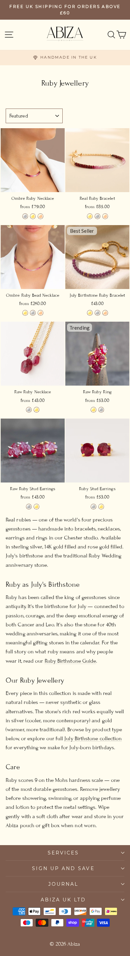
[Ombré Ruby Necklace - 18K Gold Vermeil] (32, 216)
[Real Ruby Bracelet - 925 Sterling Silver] (97, 216)
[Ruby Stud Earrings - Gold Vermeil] (101, 506)
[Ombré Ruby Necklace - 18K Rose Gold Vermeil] (40, 216)
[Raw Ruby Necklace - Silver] (28, 409)
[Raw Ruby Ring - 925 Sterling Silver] (101, 409)
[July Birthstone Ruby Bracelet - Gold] (89, 312)
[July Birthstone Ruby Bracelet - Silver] (97, 312)
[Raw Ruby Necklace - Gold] (36, 409)
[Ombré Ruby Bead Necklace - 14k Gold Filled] (25, 312)
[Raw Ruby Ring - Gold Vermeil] (93, 409)
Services (63, 853)
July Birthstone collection (93, 738)
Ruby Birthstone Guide (70, 661)
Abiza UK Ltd (63, 900)
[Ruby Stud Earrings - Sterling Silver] (93, 506)
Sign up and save (63, 868)
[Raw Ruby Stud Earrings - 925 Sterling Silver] (28, 506)
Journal (63, 884)
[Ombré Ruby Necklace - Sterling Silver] (25, 216)
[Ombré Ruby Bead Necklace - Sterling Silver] (32, 312)
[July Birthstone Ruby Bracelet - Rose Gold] (105, 312)
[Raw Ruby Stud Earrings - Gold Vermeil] (36, 506)
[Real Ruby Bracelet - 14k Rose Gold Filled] (105, 216)
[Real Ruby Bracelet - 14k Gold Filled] (89, 216)
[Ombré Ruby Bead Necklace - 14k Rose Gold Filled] (40, 312)
